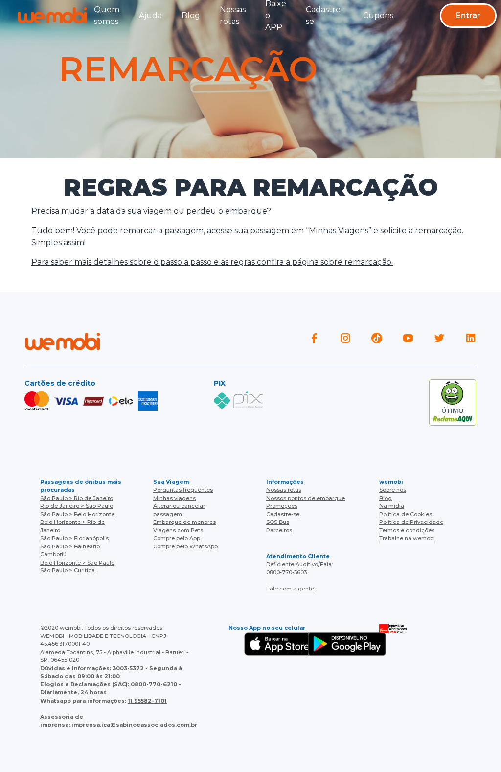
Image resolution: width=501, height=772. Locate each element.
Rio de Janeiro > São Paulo (76, 505)
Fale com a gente (290, 588)
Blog (191, 15)
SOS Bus (277, 522)
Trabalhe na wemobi (407, 538)
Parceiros (279, 530)
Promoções (281, 505)
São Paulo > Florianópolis (74, 538)
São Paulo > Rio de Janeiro (76, 498)
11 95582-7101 (147, 700)
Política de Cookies (405, 514)
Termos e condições (406, 530)
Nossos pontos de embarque (305, 498)
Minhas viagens (174, 498)
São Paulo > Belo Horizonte (77, 514)
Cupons (378, 15)
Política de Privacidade (411, 522)
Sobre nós (392, 489)
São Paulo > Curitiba (67, 570)
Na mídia (391, 505)
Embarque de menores (184, 522)
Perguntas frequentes (183, 489)
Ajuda (150, 15)
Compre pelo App (176, 538)
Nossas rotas (283, 489)
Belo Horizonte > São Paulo (77, 562)
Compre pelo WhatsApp (185, 546)
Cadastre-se (282, 514)
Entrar (468, 15)
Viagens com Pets (178, 530)
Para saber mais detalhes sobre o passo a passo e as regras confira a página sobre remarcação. (212, 262)
